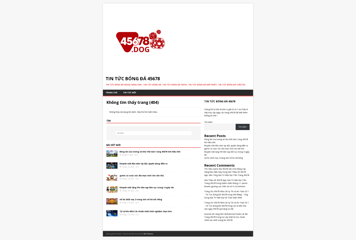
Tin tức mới (129, 92)
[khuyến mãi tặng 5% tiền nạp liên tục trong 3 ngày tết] (112, 191)
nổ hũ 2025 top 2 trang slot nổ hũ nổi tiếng (141, 199)
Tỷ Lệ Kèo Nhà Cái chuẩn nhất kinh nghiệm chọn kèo (146, 211)
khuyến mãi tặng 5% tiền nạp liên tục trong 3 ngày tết (147, 187)
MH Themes (148, 234)
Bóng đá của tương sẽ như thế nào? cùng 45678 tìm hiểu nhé (150, 151)
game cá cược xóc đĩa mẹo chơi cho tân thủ (142, 175)
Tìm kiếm (208, 122)
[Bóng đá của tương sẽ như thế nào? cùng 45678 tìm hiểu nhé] (112, 155)
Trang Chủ (111, 92)
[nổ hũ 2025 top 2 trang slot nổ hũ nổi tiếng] (112, 203)
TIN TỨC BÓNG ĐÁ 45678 (219, 101)
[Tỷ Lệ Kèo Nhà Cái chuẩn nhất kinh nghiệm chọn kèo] (112, 214)
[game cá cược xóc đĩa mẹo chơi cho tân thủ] (112, 179)
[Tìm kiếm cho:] (153, 133)
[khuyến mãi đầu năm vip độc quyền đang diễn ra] (112, 167)
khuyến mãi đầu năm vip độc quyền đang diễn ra (143, 163)
